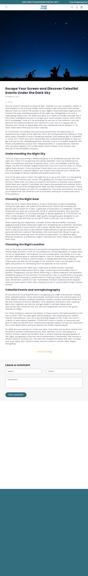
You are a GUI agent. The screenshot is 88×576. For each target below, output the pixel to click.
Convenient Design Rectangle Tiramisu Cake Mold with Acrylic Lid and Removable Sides (69, 472)
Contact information (45, 573)
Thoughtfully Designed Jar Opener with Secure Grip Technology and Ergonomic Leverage (43, 472)
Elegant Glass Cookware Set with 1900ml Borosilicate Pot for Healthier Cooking (44, 439)
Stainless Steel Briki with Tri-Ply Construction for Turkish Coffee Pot (15, 439)
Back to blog (45, 351)
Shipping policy (75, 570)
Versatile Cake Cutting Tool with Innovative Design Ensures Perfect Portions (70, 439)
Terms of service (62, 570)
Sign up (37, 514)
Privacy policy (50, 570)
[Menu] (6, 7)
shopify (29, 570)
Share (10, 102)
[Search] (72, 7)
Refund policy (39, 570)
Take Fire (16, 570)
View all (44, 482)
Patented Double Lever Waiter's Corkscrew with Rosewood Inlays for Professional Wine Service (16, 472)
